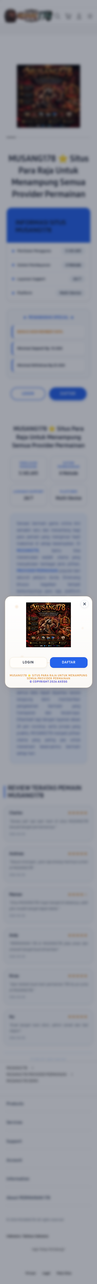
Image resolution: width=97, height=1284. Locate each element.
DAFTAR (69, 662)
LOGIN (28, 662)
